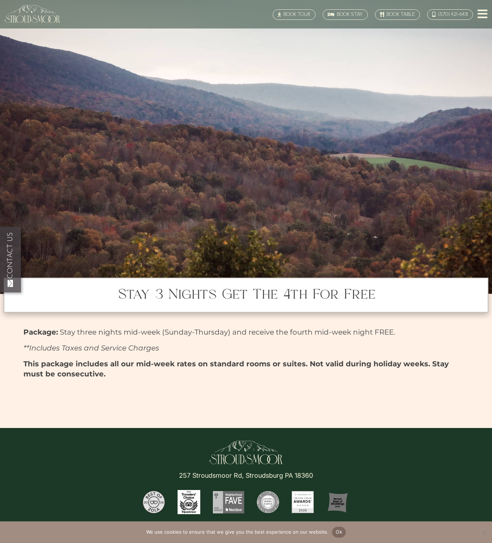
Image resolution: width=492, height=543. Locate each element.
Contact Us (10, 255)
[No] (484, 533)
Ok (339, 532)
